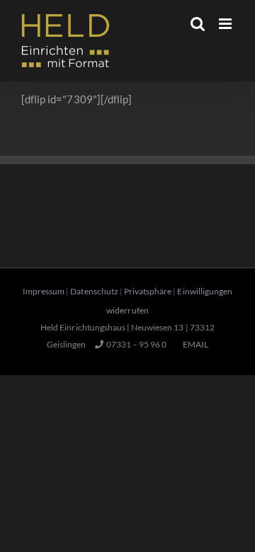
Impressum (43, 291)
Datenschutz (94, 291)
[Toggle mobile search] (198, 23)
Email (194, 344)
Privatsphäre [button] (147, 291)
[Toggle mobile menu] (226, 23)
